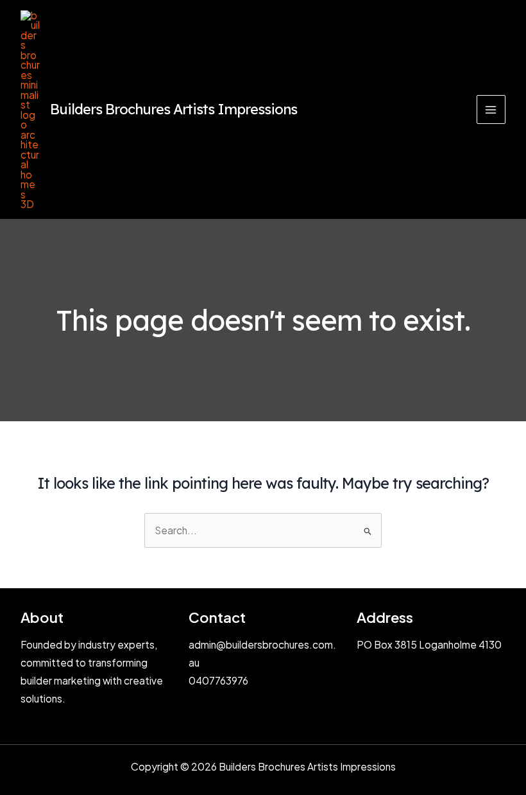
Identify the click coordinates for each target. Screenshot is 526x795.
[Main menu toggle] (491, 109)
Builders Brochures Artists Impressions (173, 109)
